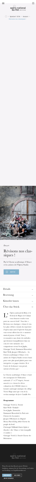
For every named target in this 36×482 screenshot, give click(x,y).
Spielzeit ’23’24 (15, 16)
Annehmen (7, 475)
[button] (3, 3)
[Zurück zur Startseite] (18, 8)
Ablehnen (17, 475)
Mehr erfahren (9, 478)
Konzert (25, 16)
